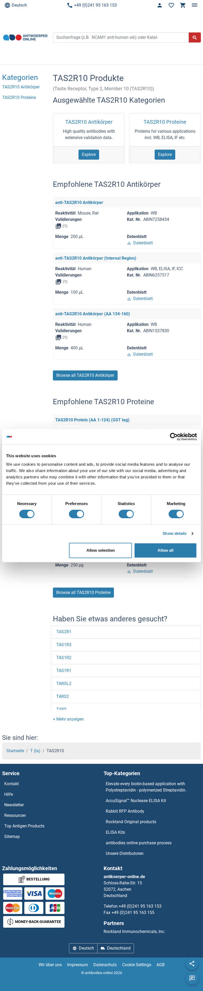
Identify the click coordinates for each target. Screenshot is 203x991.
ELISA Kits (115, 832)
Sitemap (12, 836)
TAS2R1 (63, 631)
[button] (68, 719)
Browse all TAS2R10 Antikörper (85, 375)
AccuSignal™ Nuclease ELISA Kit (136, 800)
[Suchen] (195, 37)
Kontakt (11, 783)
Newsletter (14, 804)
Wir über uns (50, 964)
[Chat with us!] (192, 978)
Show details (175, 533)
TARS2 (62, 696)
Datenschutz (105, 964)
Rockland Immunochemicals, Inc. (134, 931)
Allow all (165, 550)
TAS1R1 (63, 670)
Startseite (15, 750)
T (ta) (35, 750)
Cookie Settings (136, 964)
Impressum (77, 964)
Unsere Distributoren (125, 853)
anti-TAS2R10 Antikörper (79, 202)
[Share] (192, 963)
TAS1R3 (63, 644)
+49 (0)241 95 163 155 (133, 912)
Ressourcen (15, 815)
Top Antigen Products (24, 825)
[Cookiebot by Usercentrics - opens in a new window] (174, 437)
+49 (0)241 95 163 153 (95, 5)
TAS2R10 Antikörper (89, 122)
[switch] (76, 514)
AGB (160, 964)
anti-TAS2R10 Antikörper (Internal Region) (95, 258)
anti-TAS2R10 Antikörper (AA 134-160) (92, 313)
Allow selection (100, 550)
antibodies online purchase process (139, 842)
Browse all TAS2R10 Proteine (83, 592)
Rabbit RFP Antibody (125, 811)
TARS (61, 709)
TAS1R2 (63, 657)
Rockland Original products (131, 821)
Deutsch (19, 5)
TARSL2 (63, 683)
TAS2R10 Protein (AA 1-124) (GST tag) (92, 419)
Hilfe (8, 794)
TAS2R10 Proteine (165, 122)
